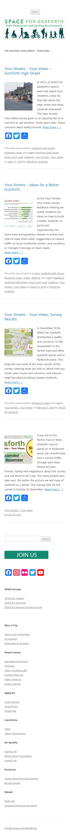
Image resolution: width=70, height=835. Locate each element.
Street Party (11, 706)
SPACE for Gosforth (37, 161)
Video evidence (12, 679)
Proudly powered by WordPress (20, 828)
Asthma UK (10, 751)
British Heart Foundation (18, 756)
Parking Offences (13, 675)
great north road (13, 157)
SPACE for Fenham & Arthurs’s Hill (23, 607)
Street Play (10, 711)
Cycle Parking (11, 702)
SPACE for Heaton (14, 598)
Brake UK (9, 801)
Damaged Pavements (16, 661)
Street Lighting (12, 684)
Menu (35, 11)
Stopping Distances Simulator (20, 805)
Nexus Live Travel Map (16, 634)
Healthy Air (10, 760)
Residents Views (13, 152)
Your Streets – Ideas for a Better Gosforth (31, 187)
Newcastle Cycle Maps (16, 643)
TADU (7, 729)
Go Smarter (10, 639)
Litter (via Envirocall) (15, 670)
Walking (35, 278)
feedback (59, 278)
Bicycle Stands (12, 783)
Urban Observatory (15, 733)
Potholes (9, 666)
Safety (26, 278)
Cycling (36, 273)
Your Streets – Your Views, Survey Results (33, 317)
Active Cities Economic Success (21, 778)
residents (29, 157)
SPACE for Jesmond (15, 602)
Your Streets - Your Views (49, 157)
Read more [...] (52, 127)
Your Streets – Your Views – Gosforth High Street (27, 71)
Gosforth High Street (43, 148)
